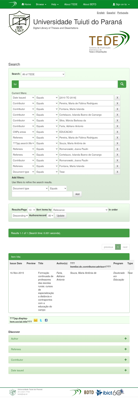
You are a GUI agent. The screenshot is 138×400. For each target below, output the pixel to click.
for (15, 84)
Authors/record (37, 215)
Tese (130, 272)
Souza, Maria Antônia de (83, 272)
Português (122, 12)
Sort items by (43, 209)
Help (54, 4)
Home (27, 4)
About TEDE (70, 4)
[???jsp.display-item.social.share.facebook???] (47, 320)
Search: (16, 73)
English (101, 12)
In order (113, 209)
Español (111, 12)
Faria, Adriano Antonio (61, 276)
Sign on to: (121, 4)
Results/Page (19, 209)
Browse (40, 4)
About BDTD (89, 4)
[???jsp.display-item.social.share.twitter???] (41, 320)
